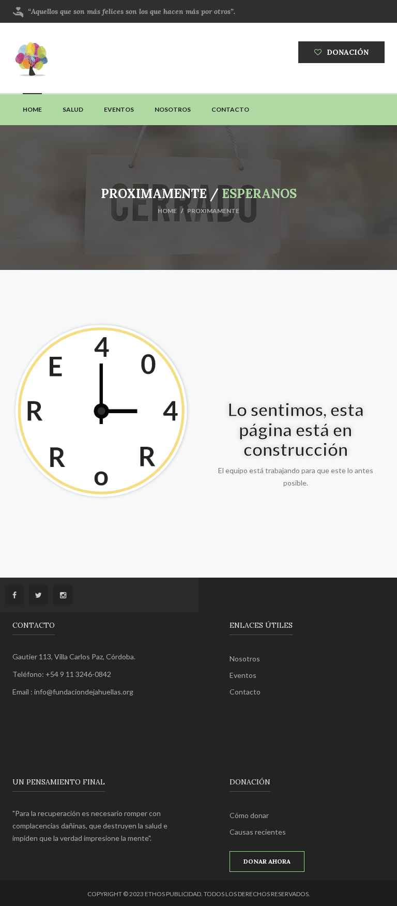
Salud (73, 109)
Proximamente (213, 211)
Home (32, 109)
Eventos (119, 109)
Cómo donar (249, 815)
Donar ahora (267, 861)
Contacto (230, 109)
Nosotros (173, 109)
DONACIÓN (348, 52)
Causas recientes (258, 831)
